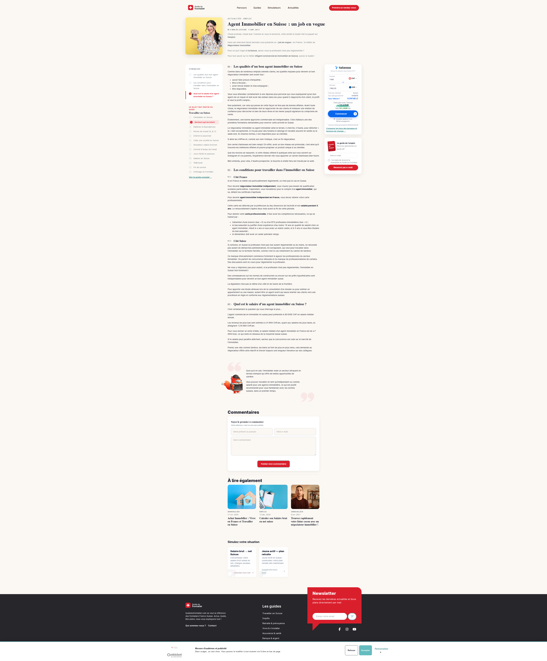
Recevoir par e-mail (343, 167)
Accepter (365, 650)
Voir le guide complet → (200, 177)
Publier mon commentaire (273, 464)
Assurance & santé (271, 633)
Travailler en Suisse (199, 112)
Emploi (247, 19)
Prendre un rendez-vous (344, 8)
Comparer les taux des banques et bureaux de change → (341, 129)
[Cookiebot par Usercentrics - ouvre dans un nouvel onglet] (174, 655)
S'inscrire (353, 617)
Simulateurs (274, 7)
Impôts (266, 618)
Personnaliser (380, 648)
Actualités (293, 7)
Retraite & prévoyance (273, 623)
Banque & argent (270, 638)
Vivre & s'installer (271, 628)
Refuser (351, 650)
